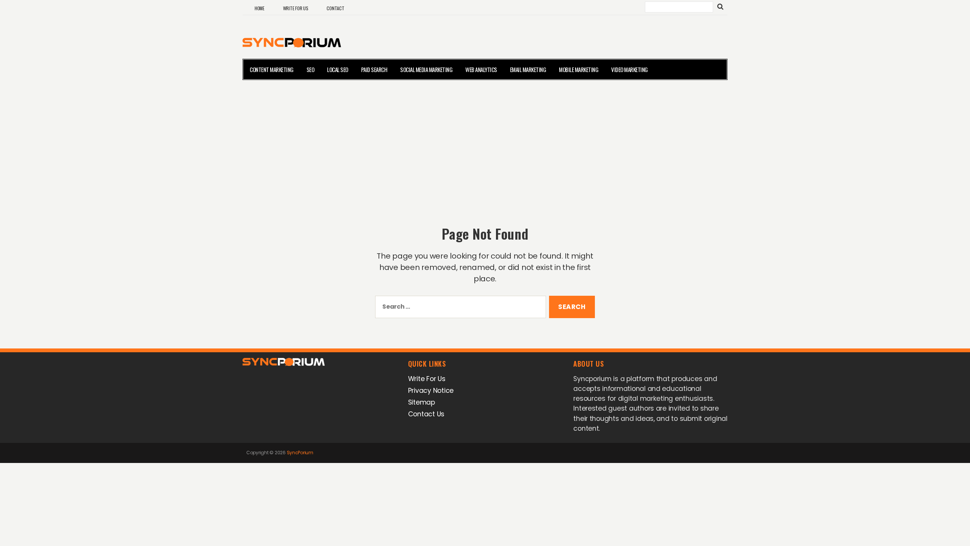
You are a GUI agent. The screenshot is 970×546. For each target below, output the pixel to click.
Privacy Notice (431, 390)
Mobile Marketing (578, 69)
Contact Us (426, 414)
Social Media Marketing (426, 69)
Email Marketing (528, 69)
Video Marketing (629, 69)
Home (259, 8)
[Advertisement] (485, 142)
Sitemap (421, 402)
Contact (335, 8)
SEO (310, 69)
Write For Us (295, 8)
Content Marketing (272, 69)
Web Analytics (481, 69)
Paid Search (374, 69)
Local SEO (337, 69)
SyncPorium (300, 452)
